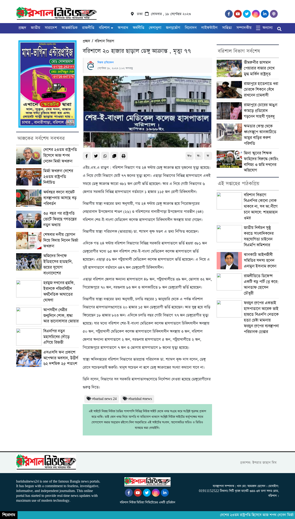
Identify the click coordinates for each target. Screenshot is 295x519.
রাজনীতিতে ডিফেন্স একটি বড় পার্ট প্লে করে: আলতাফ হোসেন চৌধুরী (261, 284)
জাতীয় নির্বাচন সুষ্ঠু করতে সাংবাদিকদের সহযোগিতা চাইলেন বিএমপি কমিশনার (259, 236)
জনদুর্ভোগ (173, 27)
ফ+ (189, 156)
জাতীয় (35, 27)
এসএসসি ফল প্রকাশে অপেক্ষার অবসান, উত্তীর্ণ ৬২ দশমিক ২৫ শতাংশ (60, 358)
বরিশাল (104, 27)
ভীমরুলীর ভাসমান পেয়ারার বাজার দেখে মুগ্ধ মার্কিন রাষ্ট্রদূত (259, 68)
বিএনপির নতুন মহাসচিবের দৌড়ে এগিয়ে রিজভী (56, 336)
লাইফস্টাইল (209, 27)
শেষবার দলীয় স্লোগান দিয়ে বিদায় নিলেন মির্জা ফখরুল (60, 240)
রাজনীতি (88, 27)
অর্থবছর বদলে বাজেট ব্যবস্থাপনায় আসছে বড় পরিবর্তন (60, 198)
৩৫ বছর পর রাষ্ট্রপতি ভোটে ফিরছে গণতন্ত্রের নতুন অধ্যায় (60, 219)
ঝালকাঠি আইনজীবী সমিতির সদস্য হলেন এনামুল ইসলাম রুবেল (260, 260)
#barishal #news (140, 399)
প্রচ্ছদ (22, 27)
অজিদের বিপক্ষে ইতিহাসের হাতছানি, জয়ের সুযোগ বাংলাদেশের (58, 264)
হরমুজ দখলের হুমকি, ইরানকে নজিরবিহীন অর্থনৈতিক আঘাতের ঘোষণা (59, 291)
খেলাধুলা (155, 27)
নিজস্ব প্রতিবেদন (105, 62)
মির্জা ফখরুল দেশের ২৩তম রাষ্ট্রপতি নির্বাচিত (58, 176)
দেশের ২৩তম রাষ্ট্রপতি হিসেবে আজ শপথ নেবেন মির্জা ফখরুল (60, 155)
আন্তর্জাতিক (69, 27)
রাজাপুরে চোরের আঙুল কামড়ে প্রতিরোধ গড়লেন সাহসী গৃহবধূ (260, 110)
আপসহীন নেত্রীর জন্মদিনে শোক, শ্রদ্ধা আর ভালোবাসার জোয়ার (61, 315)
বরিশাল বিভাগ (104, 41)
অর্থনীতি (138, 27)
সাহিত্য (227, 27)
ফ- (199, 156)
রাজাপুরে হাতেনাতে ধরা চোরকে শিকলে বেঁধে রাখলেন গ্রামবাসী (261, 89)
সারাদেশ (51, 27)
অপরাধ (123, 27)
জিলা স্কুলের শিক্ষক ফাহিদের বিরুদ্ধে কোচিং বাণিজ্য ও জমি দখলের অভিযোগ (261, 161)
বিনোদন (191, 27)
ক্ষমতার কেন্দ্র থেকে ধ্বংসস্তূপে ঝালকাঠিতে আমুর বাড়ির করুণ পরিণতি (260, 134)
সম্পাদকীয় (243, 27)
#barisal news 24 (104, 399)
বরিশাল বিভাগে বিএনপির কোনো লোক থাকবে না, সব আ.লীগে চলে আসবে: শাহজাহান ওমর (260, 206)
